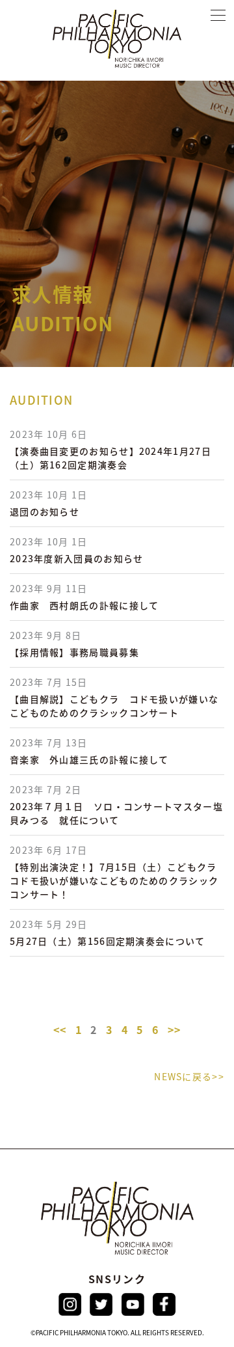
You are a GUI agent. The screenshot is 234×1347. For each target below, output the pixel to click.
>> (174, 1029)
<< (60, 1029)
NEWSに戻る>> (189, 1076)
